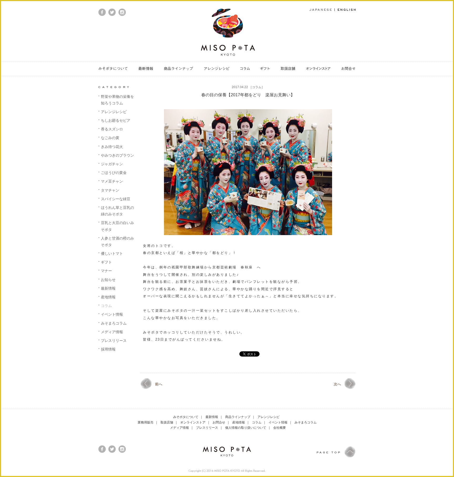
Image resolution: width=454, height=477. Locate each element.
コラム (256, 87)
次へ (337, 384)
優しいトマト (112, 253)
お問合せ (219, 422)
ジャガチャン (112, 164)
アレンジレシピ (114, 112)
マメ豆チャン (112, 181)
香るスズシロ (112, 129)
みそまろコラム (114, 323)
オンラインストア (192, 422)
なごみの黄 (110, 138)
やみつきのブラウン (117, 155)
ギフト (106, 262)
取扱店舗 (167, 422)
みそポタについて (185, 416)
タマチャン (110, 190)
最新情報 (108, 288)
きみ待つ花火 (112, 147)
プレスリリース (114, 340)
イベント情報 (112, 314)
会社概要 (279, 427)
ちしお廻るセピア (115, 120)
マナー (106, 271)
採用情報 (108, 349)
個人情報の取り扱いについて (245, 427)
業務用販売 (145, 422)
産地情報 (108, 297)
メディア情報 (112, 332)
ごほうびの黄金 (114, 173)
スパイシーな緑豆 (115, 199)
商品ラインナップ (237, 416)
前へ (158, 384)
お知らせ (108, 280)
